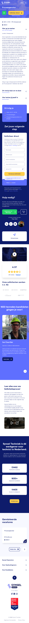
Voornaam (8, 149)
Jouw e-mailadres (10, 159)
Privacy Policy (21, 620)
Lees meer (6, 359)
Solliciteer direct (15, 13)
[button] (14, 254)
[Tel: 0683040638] (11, 224)
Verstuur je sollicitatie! (14, 174)
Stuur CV (23, 212)
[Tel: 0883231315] (6, 224)
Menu (22, 2)
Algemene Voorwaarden (10, 620)
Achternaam (9, 154)
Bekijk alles (13, 549)
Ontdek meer (14, 501)
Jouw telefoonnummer (11, 164)
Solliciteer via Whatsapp (8, 212)
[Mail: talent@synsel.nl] (15, 224)
